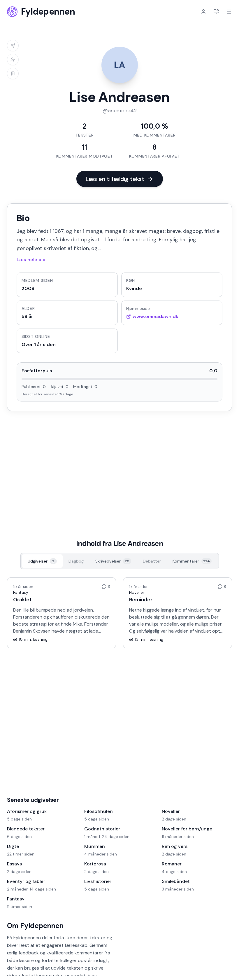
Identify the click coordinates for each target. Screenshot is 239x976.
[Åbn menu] (229, 12)
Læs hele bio (31, 259)
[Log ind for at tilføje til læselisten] (13, 73)
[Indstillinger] (216, 12)
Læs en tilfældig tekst (115, 179)
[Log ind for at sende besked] (13, 45)
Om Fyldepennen (35, 925)
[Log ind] (203, 12)
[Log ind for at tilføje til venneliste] (13, 59)
